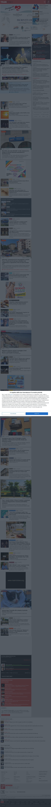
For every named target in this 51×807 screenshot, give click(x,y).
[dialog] (25, 403)
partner (11, 394)
